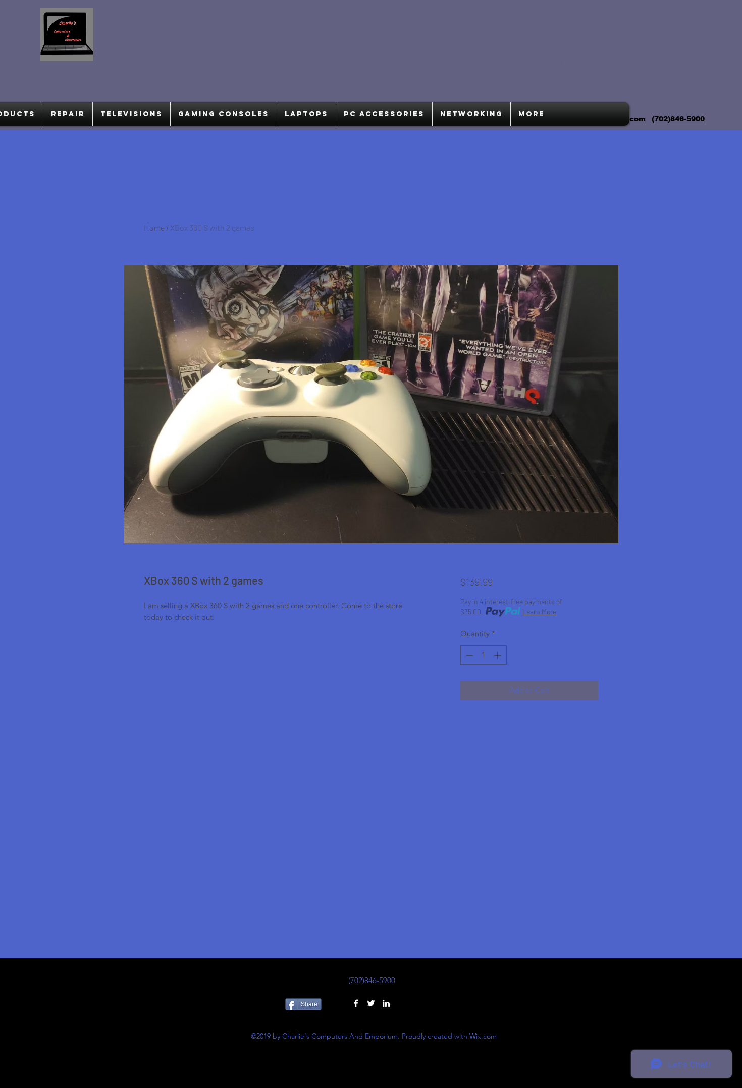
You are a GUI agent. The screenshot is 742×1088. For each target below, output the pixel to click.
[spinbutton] (483, 655)
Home (154, 227)
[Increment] (498, 655)
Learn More (539, 611)
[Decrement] (468, 655)
